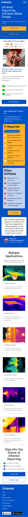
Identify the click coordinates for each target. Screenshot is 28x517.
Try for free (14, 28)
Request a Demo (14, 34)
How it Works (6, 503)
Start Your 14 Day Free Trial (12, 131)
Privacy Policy (6, 497)
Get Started (14, 212)
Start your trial (14, 102)
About (4, 495)
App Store (6, 513)
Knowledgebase (7, 506)
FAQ (3, 492)
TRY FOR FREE (14, 474)
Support (4, 508)
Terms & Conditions (8, 500)
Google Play (17, 513)
